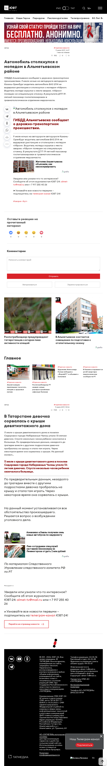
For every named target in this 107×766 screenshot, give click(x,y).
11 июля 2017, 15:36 (62, 407)
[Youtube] (19, 659)
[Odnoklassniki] (27, 659)
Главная (8, 18)
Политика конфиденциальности (49, 754)
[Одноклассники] (7, 123)
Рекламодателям (58, 18)
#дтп (24, 201)
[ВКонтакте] (7, 109)
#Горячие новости (61, 48)
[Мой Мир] (7, 137)
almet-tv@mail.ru (29, 600)
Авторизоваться (29, 284)
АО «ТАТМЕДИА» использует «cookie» (52, 735)
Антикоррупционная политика (79, 686)
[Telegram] (7, 116)
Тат (72, 8)
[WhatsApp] (7, 130)
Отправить (53, 276)
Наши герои (23, 18)
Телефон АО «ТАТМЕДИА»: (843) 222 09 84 (82, 691)
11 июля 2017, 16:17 (62, 50)
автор (6, 48)
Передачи (39, 18)
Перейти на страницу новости (24, 624)
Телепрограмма (79, 18)
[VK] (11, 659)
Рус (58, 8)
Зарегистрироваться (77, 284)
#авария (17, 201)
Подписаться (84, 745)
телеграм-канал (42, 193)
